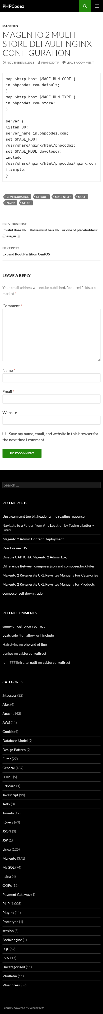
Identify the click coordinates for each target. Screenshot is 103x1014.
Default (42, 196)
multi (82, 196)
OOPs (7, 885)
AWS (6, 722)
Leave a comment (80, 62)
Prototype (10, 921)
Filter (6, 759)
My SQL (8, 867)
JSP (5, 840)
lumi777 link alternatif (19, 662)
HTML (7, 777)
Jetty (6, 804)
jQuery (7, 822)
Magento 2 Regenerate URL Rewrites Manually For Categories (50, 575)
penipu (7, 653)
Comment (12, 305)
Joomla (8, 813)
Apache (8, 713)
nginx (11, 202)
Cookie (8, 731)
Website (9, 412)
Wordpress (11, 985)
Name (8, 370)
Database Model (15, 740)
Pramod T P (50, 62)
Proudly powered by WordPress (23, 1008)
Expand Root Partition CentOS (26, 251)
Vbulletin (9, 976)
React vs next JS (14, 548)
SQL (5, 949)
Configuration (18, 196)
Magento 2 (63, 196)
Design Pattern (14, 749)
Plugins (8, 912)
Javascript (10, 795)
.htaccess (9, 695)
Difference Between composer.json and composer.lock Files (48, 566)
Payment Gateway (16, 894)
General (8, 768)
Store (26, 202)
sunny (7, 626)
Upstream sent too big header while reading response (43, 516)
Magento (10, 26)
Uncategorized (13, 967)
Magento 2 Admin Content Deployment (33, 539)
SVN (6, 958)
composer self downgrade (22, 593)
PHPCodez (13, 6)
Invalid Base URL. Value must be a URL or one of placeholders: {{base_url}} (50, 230)
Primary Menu (97, 6)
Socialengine (12, 940)
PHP (6, 903)
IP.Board (9, 786)
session (8, 931)
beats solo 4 (11, 635)
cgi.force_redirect (31, 626)
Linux (6, 849)
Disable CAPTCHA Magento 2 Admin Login (36, 557)
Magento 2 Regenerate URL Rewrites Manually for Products (48, 584)
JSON (6, 831)
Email (8, 391)
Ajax (6, 704)
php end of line (35, 644)
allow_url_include (40, 635)
